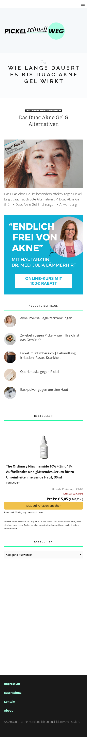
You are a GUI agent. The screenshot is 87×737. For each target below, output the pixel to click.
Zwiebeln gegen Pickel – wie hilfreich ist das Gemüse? (49, 337)
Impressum (12, 684)
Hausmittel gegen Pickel (43, 111)
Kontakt (9, 701)
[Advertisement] (43, 612)
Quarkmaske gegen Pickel (39, 371)
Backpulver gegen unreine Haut (44, 389)
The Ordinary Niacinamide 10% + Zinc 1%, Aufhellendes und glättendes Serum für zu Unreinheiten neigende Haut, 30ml (40, 471)
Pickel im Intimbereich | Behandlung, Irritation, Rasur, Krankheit (48, 355)
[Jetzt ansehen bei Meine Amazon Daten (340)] (43, 442)
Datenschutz (12, 693)
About (8, 710)
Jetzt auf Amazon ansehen (43, 506)
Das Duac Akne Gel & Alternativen (43, 120)
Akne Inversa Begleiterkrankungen (46, 318)
